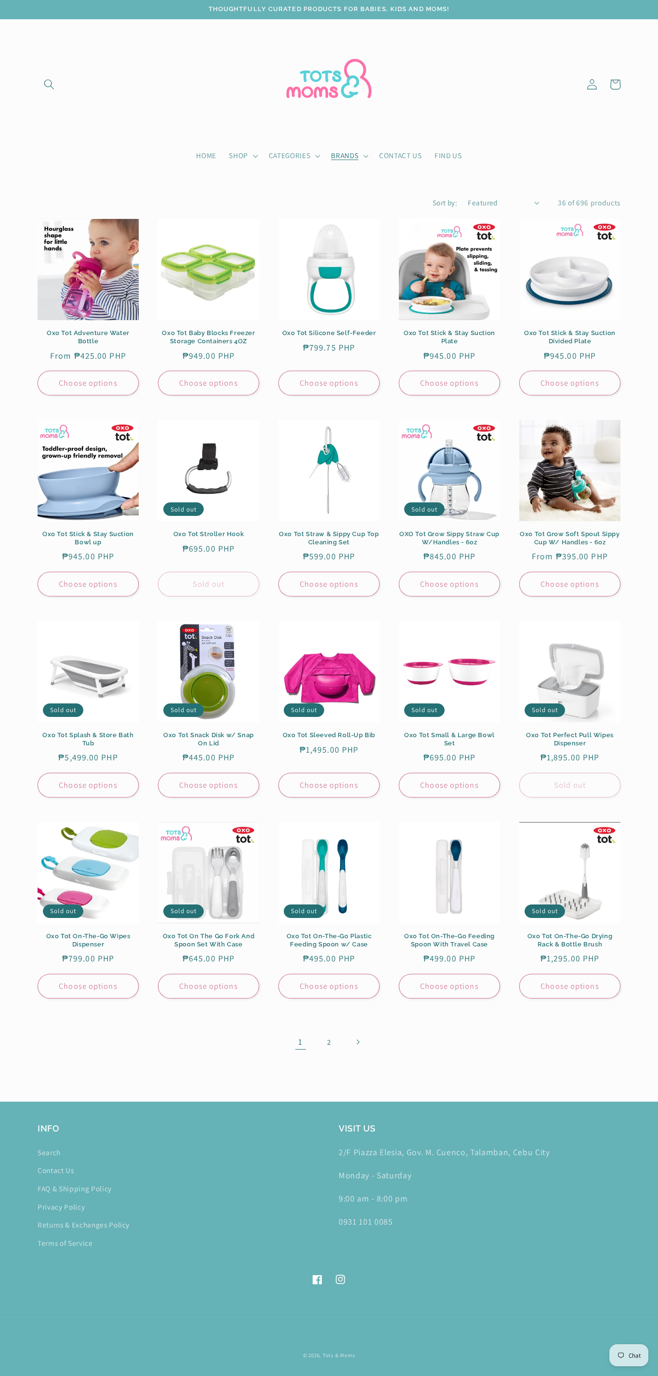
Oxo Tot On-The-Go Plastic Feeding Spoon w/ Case (329, 940)
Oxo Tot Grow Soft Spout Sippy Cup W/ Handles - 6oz (569, 538)
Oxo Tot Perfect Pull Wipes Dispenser (570, 739)
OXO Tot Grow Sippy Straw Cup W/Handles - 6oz (449, 538)
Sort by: (445, 202)
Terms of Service (65, 1243)
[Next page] (357, 1041)
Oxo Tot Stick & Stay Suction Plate (449, 337)
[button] (49, 84)
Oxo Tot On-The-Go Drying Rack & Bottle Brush (569, 940)
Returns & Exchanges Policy (84, 1224)
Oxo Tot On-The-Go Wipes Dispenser (88, 940)
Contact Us (56, 1170)
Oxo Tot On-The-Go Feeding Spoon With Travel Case (449, 940)
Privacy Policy (61, 1207)
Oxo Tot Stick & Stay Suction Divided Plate (570, 337)
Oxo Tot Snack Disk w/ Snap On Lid (208, 739)
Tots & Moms (339, 1355)
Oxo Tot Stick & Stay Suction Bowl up (88, 538)
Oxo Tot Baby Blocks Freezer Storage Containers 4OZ (208, 337)
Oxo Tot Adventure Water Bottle (88, 337)
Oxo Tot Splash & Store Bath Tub (87, 739)
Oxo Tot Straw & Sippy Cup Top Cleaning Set (329, 538)
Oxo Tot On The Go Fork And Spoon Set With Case (209, 940)
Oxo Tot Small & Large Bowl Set (449, 739)
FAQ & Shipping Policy (75, 1188)
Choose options (88, 383)
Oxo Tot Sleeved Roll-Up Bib (329, 735)
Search (49, 1152)
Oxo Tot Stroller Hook (208, 534)
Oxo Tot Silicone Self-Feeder (329, 333)
